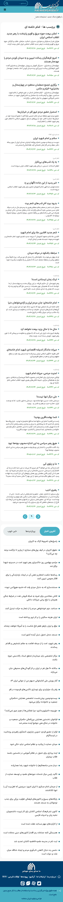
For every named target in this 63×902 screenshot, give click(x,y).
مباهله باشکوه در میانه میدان (42, 253)
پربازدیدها (30, 531)
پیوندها (24, 876)
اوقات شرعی (13, 876)
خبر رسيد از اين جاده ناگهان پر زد (40, 183)
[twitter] (39, 883)
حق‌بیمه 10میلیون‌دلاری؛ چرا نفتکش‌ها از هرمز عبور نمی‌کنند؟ (31, 710)
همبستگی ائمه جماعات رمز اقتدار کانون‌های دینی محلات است (30, 832)
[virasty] (28, 883)
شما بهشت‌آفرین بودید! (45, 417)
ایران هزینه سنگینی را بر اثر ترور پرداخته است (38, 617)
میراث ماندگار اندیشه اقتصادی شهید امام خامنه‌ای (32, 350)
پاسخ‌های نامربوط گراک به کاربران (42, 541)
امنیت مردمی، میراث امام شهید (41, 373)
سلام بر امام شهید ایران (45, 138)
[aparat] (33, 883)
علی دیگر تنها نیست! (47, 397)
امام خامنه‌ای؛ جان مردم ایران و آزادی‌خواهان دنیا (32, 303)
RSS (4, 876)
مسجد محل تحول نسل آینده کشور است (39, 634)
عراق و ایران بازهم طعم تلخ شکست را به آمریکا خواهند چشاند (30, 626)
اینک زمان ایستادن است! (44, 279)
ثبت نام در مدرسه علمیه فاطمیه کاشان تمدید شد (35, 841)
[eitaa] (22, 883)
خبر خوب (12, 531)
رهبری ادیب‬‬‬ (51, 490)
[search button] (7, 3)
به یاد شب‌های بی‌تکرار (46, 162)
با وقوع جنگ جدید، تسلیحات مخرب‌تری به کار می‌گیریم (41, 16)
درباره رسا (51, 876)
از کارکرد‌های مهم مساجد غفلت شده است (39, 824)
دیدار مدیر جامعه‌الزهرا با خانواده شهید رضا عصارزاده (34, 765)
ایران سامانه (26, 898)
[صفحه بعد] (38, 516)
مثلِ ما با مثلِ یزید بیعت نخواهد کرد (39, 329)
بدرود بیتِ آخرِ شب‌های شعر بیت (41, 203)
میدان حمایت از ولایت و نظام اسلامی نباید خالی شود (33, 744)
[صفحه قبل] (25, 516)
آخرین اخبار (49, 531)
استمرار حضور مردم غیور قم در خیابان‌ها (37, 112)
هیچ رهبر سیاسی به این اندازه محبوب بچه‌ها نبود (32, 443)
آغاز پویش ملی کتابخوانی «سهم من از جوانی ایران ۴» (34, 680)
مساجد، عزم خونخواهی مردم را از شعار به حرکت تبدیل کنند (31, 608)
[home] (31, 868)
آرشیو (32, 876)
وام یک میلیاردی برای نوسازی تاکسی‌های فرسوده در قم (33, 689)
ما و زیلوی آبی (50, 464)
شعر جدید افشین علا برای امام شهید (38, 232)
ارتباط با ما (40, 876)
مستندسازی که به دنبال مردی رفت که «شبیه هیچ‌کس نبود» (31, 587)
